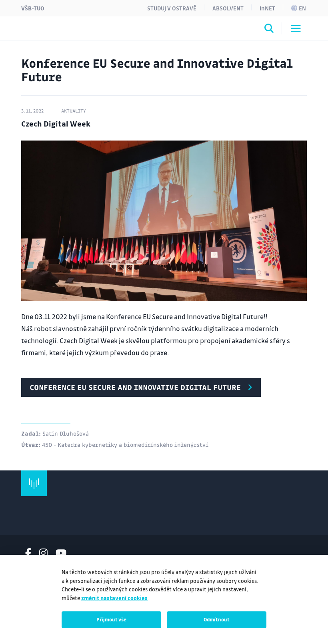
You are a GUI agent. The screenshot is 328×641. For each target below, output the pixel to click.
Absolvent (228, 8)
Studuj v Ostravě (171, 8)
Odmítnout (217, 619)
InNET (267, 8)
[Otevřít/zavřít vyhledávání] (269, 30)
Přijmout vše (111, 619)
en (302, 8)
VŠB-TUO (32, 8)
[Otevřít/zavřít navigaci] (296, 28)
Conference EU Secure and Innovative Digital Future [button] (135, 387)
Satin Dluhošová (65, 433)
